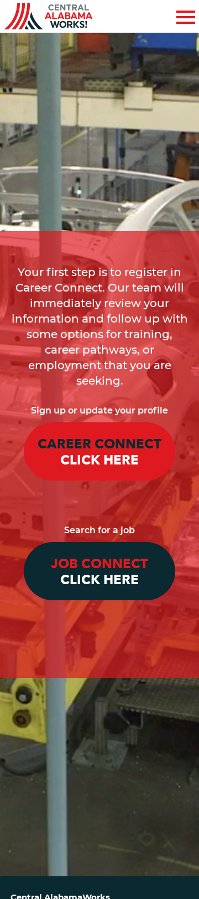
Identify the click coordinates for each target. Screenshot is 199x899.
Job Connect (99, 572)
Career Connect (99, 452)
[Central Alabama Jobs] (48, 16)
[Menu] (185, 15)
